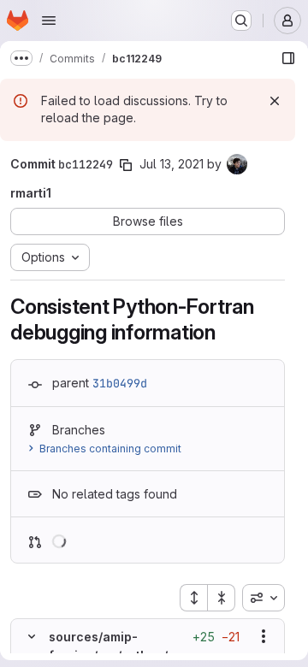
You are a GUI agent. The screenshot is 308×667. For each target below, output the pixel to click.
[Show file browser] (288, 58)
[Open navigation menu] (48, 20)
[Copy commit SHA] (126, 165)
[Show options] (263, 636)
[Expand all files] (193, 597)
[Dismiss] (274, 101)
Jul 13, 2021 (171, 163)
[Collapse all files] (221, 597)
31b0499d (119, 383)
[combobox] (263, 597)
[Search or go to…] (241, 20)
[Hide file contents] (31, 636)
